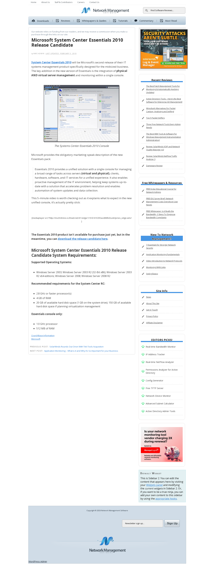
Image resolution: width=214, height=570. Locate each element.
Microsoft (35, 339)
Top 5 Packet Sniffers (155, 118)
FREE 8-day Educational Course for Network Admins (161, 190)
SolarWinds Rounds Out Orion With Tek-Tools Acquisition (77, 346)
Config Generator (154, 380)
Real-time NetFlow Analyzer (160, 362)
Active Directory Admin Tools (160, 411)
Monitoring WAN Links (156, 267)
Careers (80, 2)
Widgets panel (154, 485)
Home (33, 2)
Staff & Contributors (63, 2)
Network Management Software (107, 545)
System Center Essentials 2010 (51, 62)
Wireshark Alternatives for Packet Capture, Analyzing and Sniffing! (160, 110)
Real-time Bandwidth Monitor (161, 346)
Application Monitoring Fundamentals (163, 254)
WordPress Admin (38, 561)
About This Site (152, 303)
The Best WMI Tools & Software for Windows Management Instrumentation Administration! (163, 137)
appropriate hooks (166, 498)
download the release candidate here (82, 239)
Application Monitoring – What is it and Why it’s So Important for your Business (81, 350)
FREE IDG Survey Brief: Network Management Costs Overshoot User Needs (162, 201)
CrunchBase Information (43, 335)
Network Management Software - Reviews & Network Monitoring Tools (53, 11)
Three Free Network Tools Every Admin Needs (163, 126)
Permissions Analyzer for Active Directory (162, 371)
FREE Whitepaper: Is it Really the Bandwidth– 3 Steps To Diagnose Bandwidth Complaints (160, 214)
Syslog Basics (152, 273)
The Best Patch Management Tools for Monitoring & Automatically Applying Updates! (163, 89)
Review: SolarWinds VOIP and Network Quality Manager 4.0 (163, 148)
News (148, 297)
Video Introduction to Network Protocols (164, 261)
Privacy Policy (152, 316)
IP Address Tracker (155, 354)
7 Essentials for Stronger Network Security (161, 246)
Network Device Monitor (158, 395)
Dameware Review (154, 165)
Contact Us (94, 2)
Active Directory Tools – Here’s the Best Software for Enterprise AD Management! (164, 100)
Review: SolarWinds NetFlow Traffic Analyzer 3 (161, 158)
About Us (45, 2)
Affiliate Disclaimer (154, 322)
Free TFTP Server (154, 388)
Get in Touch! (152, 310)
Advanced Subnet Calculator (160, 403)
